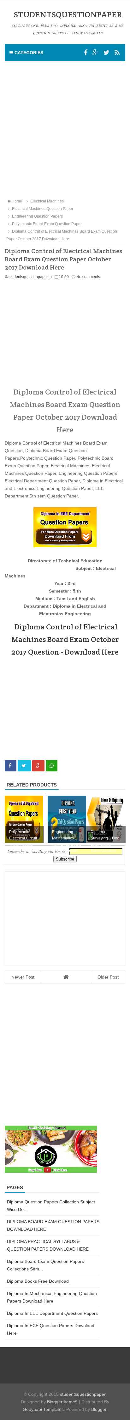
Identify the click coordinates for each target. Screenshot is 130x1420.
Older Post (108, 977)
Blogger (98, 1409)
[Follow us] (106, 52)
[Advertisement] (65, 129)
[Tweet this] (24, 765)
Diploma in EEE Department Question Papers (52, 1313)
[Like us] (85, 52)
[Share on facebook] (10, 765)
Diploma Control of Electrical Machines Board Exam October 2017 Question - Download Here (65, 639)
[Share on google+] (38, 765)
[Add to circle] (95, 52)
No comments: (88, 277)
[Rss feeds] (117, 52)
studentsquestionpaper (82, 1394)
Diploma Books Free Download (38, 1281)
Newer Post (22, 977)
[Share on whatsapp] (51, 765)
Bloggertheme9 (62, 1401)
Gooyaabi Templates (43, 1409)
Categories (28, 52)
